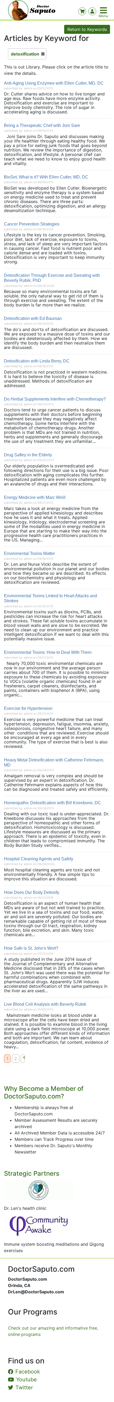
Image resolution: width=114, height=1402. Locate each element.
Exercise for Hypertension (28, 708)
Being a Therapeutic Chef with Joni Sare (42, 125)
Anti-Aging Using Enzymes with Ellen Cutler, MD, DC (54, 83)
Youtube (26, 1379)
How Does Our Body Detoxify (31, 892)
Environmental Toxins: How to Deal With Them (47, 652)
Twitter (24, 1387)
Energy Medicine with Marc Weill (34, 497)
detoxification (25, 54)
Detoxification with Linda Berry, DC (36, 361)
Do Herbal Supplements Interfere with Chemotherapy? (55, 399)
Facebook (27, 1371)
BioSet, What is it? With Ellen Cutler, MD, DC (46, 177)
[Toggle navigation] (104, 10)
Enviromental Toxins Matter (29, 553)
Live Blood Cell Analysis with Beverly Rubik (45, 1004)
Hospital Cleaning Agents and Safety (38, 859)
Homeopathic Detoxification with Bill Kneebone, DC (52, 803)
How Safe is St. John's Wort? (31, 948)
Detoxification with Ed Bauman (33, 318)
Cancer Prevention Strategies (31, 224)
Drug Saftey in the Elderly (28, 455)
